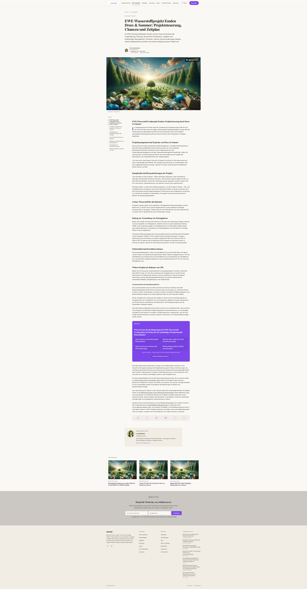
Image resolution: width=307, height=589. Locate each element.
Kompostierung (126, 3)
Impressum (164, 549)
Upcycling (176, 3)
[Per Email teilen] (174, 417)
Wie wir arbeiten (165, 543)
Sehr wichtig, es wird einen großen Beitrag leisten (146, 340)
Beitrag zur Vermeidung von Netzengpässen (117, 142)
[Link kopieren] (184, 417)
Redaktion (163, 534)
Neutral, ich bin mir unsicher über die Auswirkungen (146, 347)
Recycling (152, 3)
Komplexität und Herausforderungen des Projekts (116, 133)
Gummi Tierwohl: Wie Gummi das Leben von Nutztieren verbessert (152, 484)
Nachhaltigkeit (136, 3)
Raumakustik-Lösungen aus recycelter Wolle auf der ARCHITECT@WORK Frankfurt (121, 484)
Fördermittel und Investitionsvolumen (115, 145)
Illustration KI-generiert (114, 111)
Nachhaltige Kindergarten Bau (158, 405)
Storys (158, 3)
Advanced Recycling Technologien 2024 (147, 380)
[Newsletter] (111, 546)
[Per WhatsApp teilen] (137, 417)
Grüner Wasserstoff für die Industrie (116, 138)
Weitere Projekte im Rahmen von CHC (117, 149)
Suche (185, 3)
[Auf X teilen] (147, 417)
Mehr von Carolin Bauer (143, 443)
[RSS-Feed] (107, 546)
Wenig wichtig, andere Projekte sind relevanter (173, 347)
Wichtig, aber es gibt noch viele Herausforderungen (173, 340)
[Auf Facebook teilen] (156, 417)
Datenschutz (164, 552)
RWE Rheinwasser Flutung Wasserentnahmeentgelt (157, 392)
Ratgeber (144, 3)
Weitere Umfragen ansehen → (161, 356)
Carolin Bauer (136, 48)
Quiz (162, 540)
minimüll (127, 12)
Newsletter (194, 3)
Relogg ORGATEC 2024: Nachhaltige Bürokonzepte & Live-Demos (180, 484)
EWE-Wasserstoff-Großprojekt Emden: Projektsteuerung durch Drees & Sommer (116, 122)
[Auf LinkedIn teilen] (165, 417)
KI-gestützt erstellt (144, 52)
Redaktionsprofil (141, 436)
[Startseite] (113, 3)
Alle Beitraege (165, 537)
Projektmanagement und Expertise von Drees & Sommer (116, 128)
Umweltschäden (166, 3)
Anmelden (176, 513)
